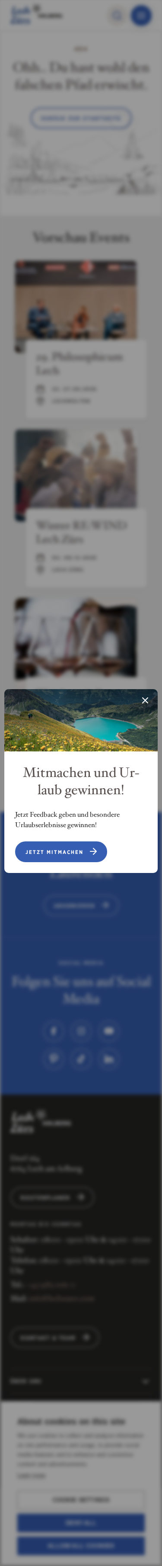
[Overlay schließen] (145, 701)
